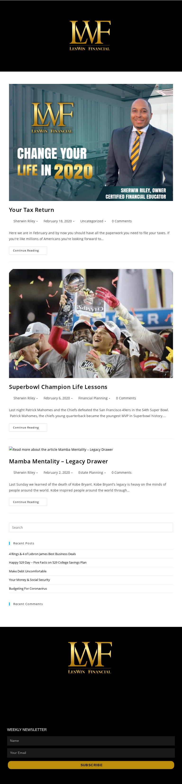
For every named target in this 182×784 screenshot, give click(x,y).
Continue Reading (30, 249)
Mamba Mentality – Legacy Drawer (58, 461)
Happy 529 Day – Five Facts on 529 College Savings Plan (47, 562)
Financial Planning (93, 398)
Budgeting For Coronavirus (28, 588)
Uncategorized (91, 221)
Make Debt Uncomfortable (27, 571)
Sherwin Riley (24, 221)
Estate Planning (90, 472)
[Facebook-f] (145, 9)
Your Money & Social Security (29, 580)
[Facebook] (78, 686)
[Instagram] (171, 9)
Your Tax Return (31, 210)
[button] (172, 63)
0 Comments (122, 221)
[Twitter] (158, 9)
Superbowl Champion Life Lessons (58, 387)
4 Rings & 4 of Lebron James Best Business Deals (42, 554)
